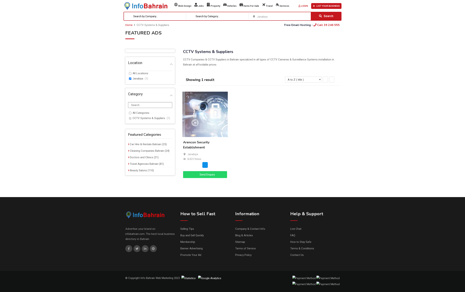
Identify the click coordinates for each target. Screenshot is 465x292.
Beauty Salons (138, 170)
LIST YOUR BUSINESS (328, 6)
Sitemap (240, 242)
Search (328, 16)
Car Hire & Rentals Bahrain (145, 144)
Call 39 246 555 (328, 25)
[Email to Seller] (205, 165)
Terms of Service (245, 248)
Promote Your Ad (190, 255)
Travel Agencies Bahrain (144, 164)
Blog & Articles (244, 235)
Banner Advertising (191, 248)
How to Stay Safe (300, 242)
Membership (187, 242)
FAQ (292, 235)
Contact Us (297, 255)
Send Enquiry (207, 174)
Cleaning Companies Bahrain (147, 150)
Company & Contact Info (250, 228)
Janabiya (138, 78)
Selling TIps (187, 228)
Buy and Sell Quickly (192, 235)
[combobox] (155, 16)
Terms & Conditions (302, 248)
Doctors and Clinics (141, 157)
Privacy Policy (243, 255)
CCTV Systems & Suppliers (149, 118)
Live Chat (295, 228)
